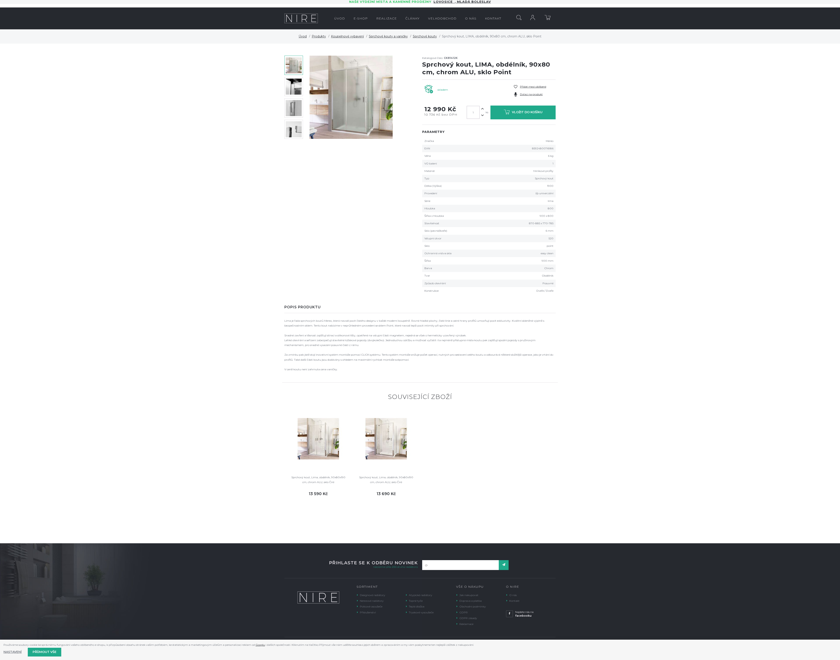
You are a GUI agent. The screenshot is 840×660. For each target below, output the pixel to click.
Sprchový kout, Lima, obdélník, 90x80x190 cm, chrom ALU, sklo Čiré (318, 480)
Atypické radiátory (420, 595)
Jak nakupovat (468, 595)
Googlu (260, 644)
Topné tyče (416, 600)
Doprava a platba (470, 600)
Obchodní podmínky (472, 606)
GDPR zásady (468, 618)
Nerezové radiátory (372, 600)
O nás (513, 595)
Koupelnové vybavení (347, 36)
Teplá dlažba (416, 606)
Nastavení (13, 652)
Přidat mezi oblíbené (533, 86)
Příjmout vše (44, 652)
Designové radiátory (372, 595)
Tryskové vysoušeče (421, 612)
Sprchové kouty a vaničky (388, 36)
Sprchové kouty (425, 36)
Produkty (319, 36)
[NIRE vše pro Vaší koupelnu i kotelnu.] (301, 18)
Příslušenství (368, 612)
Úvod (303, 36)
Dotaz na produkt (531, 94)
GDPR (463, 612)
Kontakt (514, 600)
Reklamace (466, 624)
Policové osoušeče (371, 606)
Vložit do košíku (527, 112)
